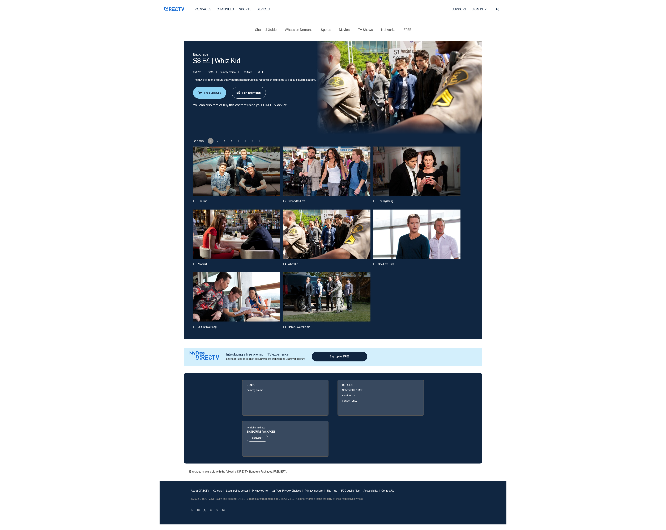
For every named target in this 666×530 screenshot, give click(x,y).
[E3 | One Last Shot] (416, 234)
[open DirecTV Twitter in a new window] (204, 510)
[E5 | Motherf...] (236, 234)
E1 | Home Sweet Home (296, 327)
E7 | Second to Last (294, 201)
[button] (497, 9)
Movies (344, 29)
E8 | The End (200, 201)
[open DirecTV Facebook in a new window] (198, 510)
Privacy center (259, 491)
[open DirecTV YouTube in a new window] (217, 510)
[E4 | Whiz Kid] (326, 234)
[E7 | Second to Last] (326, 171)
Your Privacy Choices (288, 491)
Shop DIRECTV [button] (212, 93)
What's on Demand (299, 29)
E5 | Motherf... (201, 264)
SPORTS (245, 9)
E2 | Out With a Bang (204, 327)
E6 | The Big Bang (383, 201)
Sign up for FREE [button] (339, 356)
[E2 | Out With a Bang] (236, 297)
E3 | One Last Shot (383, 264)
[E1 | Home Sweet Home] (326, 297)
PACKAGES (202, 9)
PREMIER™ (257, 438)
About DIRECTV (200, 491)
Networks (388, 29)
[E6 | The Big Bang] (416, 171)
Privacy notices (313, 491)
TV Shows (365, 29)
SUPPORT (459, 9)
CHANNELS (225, 9)
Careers (217, 491)
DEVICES (263, 9)
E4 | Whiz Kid (290, 264)
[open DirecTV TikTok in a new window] (223, 510)
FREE (407, 29)
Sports (326, 29)
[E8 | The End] (236, 171)
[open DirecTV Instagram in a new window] (211, 510)
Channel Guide (266, 29)
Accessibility (370, 491)
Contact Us (387, 491)
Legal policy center (236, 491)
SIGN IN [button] (477, 9)
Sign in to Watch (251, 93)
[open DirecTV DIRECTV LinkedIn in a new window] (192, 510)
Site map (331, 491)
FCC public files (350, 491)
